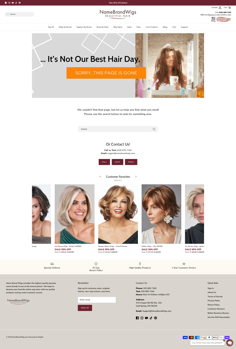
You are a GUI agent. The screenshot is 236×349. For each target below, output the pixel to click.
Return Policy (214, 304)
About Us (212, 292)
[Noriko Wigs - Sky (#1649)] (161, 214)
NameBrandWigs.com (20, 337)
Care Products (152, 27)
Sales (129, 27)
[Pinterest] (20, 3)
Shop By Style (102, 27)
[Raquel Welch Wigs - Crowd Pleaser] (118, 214)
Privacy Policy (214, 300)
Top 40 (51, 27)
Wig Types (117, 27)
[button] (229, 342)
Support (184, 27)
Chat (117, 162)
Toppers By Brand (84, 27)
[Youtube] (13, 3)
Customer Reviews (216, 309)
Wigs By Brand (65, 27)
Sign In (211, 288)
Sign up (85, 308)
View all (118, 180)
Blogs (165, 27)
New (139, 27)
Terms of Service (215, 296)
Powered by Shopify (36, 337)
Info (174, 27)
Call (104, 162)
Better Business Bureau (218, 313)
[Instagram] (9, 3)
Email (131, 162)
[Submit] (154, 129)
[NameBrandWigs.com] (118, 14)
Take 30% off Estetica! (118, 2)
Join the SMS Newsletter (219, 317)
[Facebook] (6, 3)
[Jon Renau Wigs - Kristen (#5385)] (74, 214)
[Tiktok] (16, 3)
